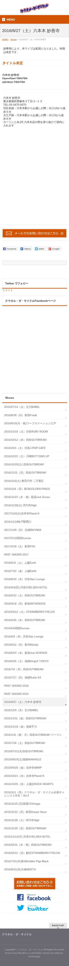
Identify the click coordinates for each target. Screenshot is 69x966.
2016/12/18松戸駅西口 (17, 521)
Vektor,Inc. (58, 953)
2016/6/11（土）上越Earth (20, 562)
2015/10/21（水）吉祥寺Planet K (24, 775)
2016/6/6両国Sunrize (17, 628)
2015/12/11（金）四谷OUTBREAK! (25, 718)
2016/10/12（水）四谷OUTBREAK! (25, 439)
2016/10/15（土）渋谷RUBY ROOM (26, 431)
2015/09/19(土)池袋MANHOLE (22, 759)
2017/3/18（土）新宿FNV (19, 546)
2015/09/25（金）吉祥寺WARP (23, 767)
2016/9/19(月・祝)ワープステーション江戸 (30, 423)
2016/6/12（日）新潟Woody (21, 644)
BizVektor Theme (41, 953)
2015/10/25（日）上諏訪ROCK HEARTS (28, 784)
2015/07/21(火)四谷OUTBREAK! (23, 751)
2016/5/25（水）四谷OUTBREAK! (24, 620)
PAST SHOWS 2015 (16, 693)
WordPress (24, 953)
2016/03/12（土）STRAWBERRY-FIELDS (29, 611)
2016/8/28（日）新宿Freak (20, 415)
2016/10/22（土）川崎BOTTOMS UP (26, 456)
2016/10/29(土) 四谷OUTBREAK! (24, 464)
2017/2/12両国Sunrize (17, 538)
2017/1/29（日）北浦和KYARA (22, 529)
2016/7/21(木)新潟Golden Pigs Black (26, 861)
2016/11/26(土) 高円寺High (20, 505)
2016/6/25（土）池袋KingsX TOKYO (26, 661)
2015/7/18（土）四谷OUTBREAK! (24, 743)
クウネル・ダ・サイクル (30, 949)
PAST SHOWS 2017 (16, 554)
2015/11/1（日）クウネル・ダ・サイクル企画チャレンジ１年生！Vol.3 (34, 794)
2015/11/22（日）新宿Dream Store (25, 811)
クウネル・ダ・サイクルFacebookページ (30, 300)
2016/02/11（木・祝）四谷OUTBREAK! (28, 844)
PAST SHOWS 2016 (16, 685)
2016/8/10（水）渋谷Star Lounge (24, 579)
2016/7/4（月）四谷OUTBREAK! (24, 669)
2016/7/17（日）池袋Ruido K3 (22, 677)
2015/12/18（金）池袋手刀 (20, 726)
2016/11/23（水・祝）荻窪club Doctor (27, 497)
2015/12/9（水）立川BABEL (21, 710)
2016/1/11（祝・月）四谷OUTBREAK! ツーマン (33, 734)
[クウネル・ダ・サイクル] (34, 8)
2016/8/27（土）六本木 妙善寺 (22, 701)
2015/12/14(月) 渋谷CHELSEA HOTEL (27, 836)
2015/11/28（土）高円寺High (21, 820)
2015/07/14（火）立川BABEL (22, 406)
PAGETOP (58, 925)
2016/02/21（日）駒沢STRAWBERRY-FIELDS (32, 852)
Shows (9, 397)
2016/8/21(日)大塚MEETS (20, 869)
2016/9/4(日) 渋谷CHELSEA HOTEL (26, 587)
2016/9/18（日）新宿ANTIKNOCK (24, 603)
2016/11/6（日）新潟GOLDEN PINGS (27, 488)
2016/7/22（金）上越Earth (20, 570)
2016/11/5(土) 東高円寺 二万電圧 (24, 480)
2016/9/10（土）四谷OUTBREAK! (24, 595)
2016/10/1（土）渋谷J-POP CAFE (25, 447)
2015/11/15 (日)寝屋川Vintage (22, 803)
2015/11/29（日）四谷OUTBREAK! (25, 828)
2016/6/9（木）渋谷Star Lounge (23, 636)
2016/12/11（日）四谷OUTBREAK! (25, 472)
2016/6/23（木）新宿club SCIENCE (25, 652)
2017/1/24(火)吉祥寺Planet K (21, 513)
